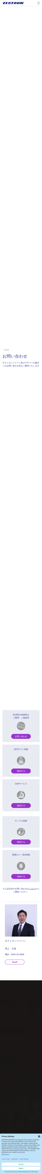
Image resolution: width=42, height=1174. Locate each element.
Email (14, 962)
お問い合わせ (21, 736)
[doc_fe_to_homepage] (13, 3)
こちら (32, 888)
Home (6, 350)
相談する (21, 771)
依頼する (21, 876)
